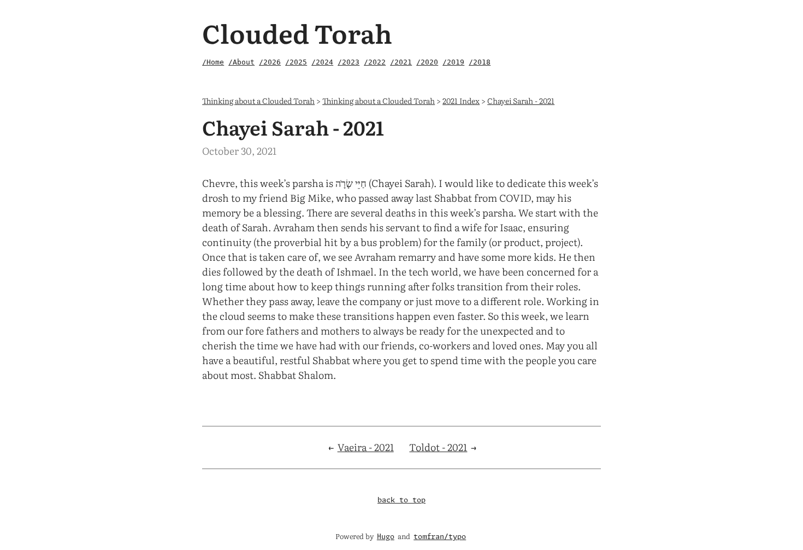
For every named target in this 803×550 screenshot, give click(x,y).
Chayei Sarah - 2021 (520, 100)
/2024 (322, 62)
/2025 (296, 62)
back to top (401, 500)
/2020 (427, 62)
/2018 (480, 62)
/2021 (401, 62)
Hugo (385, 537)
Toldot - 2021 (438, 447)
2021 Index (461, 100)
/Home (213, 62)
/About (241, 62)
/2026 (270, 62)
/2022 (375, 62)
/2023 (348, 62)
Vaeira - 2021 (366, 447)
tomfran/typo (440, 537)
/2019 (453, 62)
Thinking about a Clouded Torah (258, 100)
